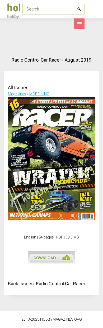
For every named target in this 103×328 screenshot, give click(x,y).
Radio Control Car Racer (60, 283)
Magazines (17, 94)
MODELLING (39, 94)
